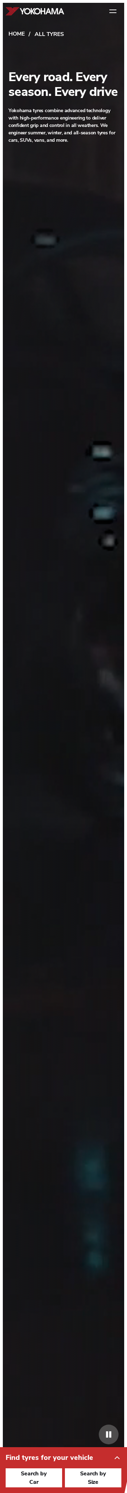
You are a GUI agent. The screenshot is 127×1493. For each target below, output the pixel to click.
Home (16, 34)
